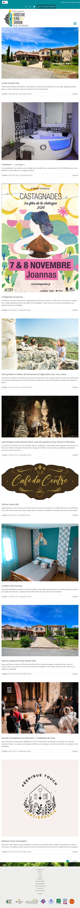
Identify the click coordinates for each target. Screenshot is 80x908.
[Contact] (34, 7)
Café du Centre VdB (10, 504)
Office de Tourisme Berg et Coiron (70, 2)
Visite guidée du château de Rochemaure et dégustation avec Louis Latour (34, 374)
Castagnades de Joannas (12, 297)
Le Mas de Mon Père (10, 83)
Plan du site (40, 888)
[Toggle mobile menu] (75, 23)
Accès (40, 874)
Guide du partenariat (40, 886)
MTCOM (40, 893)
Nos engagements (40, 883)
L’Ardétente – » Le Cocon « (13, 164)
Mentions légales (40, 881)
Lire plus (74, 94)
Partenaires (40, 879)
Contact (40, 876)
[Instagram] (30, 7)
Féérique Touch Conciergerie (14, 841)
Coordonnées (40, 869)
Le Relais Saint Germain (12, 586)
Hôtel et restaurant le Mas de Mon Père (19, 660)
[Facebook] (26, 7)
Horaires (40, 871)
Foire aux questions (40, 890)
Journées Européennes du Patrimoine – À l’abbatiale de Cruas (28, 738)
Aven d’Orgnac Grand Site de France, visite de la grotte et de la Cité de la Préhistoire (38, 442)
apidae (5, 94)
